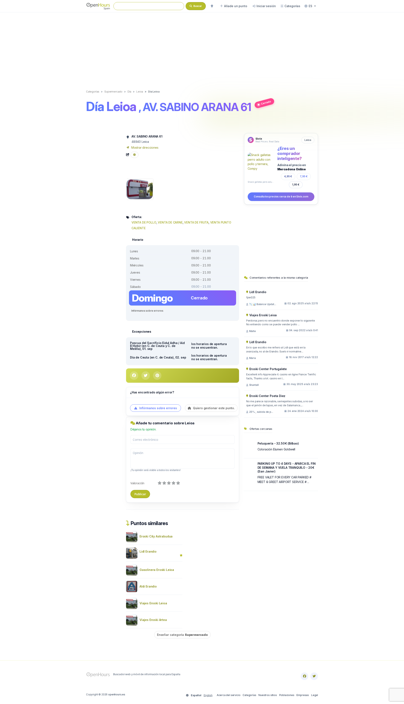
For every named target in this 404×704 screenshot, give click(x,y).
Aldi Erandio (148, 586)
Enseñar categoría (182, 635)
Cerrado (265, 102)
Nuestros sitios (267, 695)
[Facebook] (304, 676)
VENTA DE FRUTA (196, 222)
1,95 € (295, 184)
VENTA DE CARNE (170, 222)
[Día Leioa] (139, 189)
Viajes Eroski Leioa (153, 603)
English (208, 695)
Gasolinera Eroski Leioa (157, 570)
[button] (310, 6)
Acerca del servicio (229, 695)
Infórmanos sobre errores (147, 310)
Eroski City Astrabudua (156, 536)
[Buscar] (212, 6)
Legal (314, 695)
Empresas (302, 695)
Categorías (249, 695)
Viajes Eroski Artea (153, 620)
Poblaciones (286, 695)
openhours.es (116, 694)
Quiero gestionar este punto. (213, 408)
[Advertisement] (202, 46)
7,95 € (304, 176)
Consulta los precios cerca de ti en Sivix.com (281, 196)
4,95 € (288, 176)
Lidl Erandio (148, 551)
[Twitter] (314, 676)
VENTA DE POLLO (144, 222)
